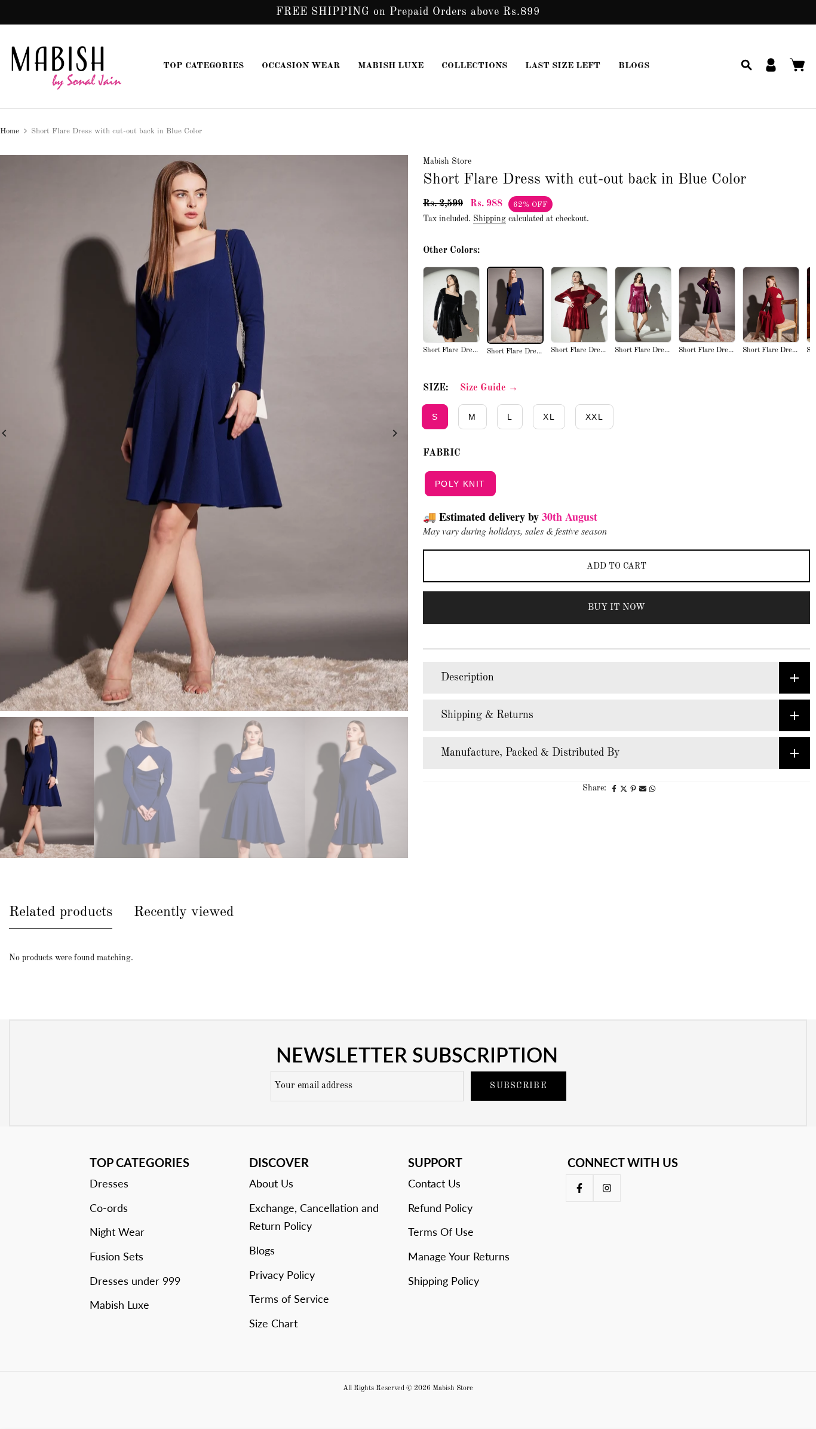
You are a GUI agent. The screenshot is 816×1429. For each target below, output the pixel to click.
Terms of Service (289, 1298)
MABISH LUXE (391, 66)
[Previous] (13, 433)
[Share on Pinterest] (633, 788)
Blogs (262, 1250)
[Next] (385, 433)
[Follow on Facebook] (579, 1188)
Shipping (489, 219)
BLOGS (633, 66)
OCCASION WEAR (301, 66)
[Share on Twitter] (623, 788)
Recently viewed (184, 912)
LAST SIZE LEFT (562, 66)
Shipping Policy (443, 1280)
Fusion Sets (116, 1256)
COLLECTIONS (474, 66)
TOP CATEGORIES (203, 66)
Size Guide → (489, 388)
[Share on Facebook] (614, 788)
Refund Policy (440, 1207)
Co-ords (109, 1207)
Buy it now (616, 607)
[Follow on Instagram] (607, 1188)
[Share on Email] (643, 788)
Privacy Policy (282, 1274)
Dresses (109, 1183)
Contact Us (434, 1183)
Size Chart (273, 1323)
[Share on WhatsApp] (652, 788)
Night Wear (117, 1231)
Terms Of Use (441, 1231)
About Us (271, 1183)
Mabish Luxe (119, 1304)
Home (9, 131)
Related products (60, 912)
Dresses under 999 (135, 1280)
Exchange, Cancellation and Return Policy (314, 1217)
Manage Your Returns (459, 1256)
